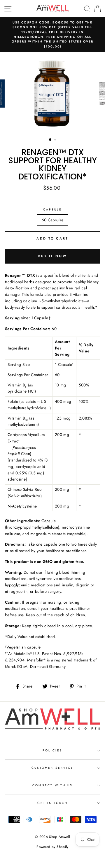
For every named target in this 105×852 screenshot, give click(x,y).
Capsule (52, 209)
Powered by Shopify (52, 846)
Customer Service (53, 768)
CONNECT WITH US (52, 785)
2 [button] (55, 140)
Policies (52, 750)
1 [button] (50, 139)
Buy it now (52, 256)
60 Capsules (53, 220)
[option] (52, 34)
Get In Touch (52, 803)
